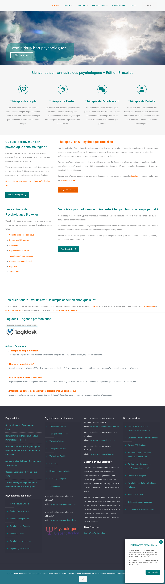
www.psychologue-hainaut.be (102, 440)
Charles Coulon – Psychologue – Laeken (20, 427)
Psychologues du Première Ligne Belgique (142, 485)
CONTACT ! (149, 5)
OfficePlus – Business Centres (141, 509)
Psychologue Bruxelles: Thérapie (25, 377)
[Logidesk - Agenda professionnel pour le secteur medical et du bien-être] (21, 336)
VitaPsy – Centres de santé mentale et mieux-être (139, 455)
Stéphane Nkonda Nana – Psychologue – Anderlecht (23, 463)
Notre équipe (21, 55)
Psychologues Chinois (19, 504)
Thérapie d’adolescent (59, 434)
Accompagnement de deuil (20, 261)
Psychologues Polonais (20, 548)
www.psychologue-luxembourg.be (104, 426)
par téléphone (149, 306)
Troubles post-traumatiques (21, 256)
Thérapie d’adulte (57, 441)
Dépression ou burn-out (19, 251)
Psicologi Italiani (17, 534)
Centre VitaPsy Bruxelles (94, 533)
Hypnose (13, 266)
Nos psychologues (15, 195)
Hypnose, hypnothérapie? (21, 364)
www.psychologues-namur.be (63, 504)
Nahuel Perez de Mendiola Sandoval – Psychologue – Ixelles (22, 438)
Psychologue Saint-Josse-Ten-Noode (25, 282)
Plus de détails (67, 249)
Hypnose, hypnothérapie (60, 471)
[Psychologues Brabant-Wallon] (62, 534)
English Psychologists (19, 511)
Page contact (66, 190)
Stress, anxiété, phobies (19, 240)
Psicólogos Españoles (19, 519)
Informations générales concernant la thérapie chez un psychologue (42, 391)
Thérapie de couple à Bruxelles (24, 351)
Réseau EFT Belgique (137, 445)
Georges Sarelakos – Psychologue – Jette (22, 474)
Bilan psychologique (58, 478)
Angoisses (13, 245)
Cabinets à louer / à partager (140, 502)
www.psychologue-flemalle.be (63, 520)
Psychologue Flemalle (18, 277)
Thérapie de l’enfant (58, 426)
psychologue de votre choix (65, 310)
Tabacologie (14, 272)
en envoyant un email (14, 310)
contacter (94, 306)
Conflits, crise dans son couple (22, 235)
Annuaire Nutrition (135, 494)
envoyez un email (68, 180)
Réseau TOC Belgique (137, 475)
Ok (83, 579)
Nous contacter (153, 572)
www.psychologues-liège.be (102, 454)
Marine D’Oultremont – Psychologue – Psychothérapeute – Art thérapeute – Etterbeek (22, 450)
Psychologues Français (20, 526)
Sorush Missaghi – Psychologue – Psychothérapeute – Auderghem (21, 484)
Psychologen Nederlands (20, 541)
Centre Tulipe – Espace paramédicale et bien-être (139, 428)
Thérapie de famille (58, 456)
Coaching (53, 464)
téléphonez (136, 176)
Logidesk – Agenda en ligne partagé (143, 438)
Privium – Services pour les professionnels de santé (139, 466)
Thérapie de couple (58, 449)
